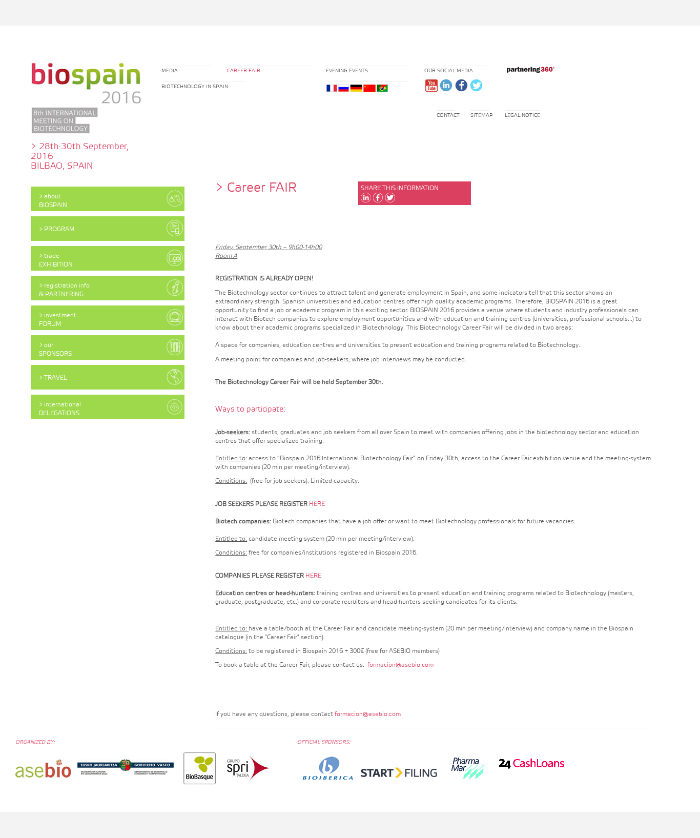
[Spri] (249, 768)
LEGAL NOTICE (522, 115)
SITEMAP (481, 115)
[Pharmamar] (468, 768)
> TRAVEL (53, 378)
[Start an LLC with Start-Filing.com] (399, 773)
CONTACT (448, 115)
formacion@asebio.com (400, 665)
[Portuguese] (382, 88)
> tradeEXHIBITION (56, 260)
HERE (317, 504)
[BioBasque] (200, 768)
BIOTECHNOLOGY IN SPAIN (194, 87)
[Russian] (343, 88)
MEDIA (169, 71)
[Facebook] (461, 85)
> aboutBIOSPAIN (53, 201)
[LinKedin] (446, 85)
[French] (332, 88)
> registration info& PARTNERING (64, 290)
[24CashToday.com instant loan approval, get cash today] (531, 763)
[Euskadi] (125, 768)
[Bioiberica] (328, 768)
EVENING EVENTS (347, 71)
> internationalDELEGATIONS (60, 409)
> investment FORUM (57, 320)
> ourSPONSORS (55, 349)
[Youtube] (431, 85)
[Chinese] (369, 88)
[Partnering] (528, 69)
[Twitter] (475, 85)
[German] (356, 88)
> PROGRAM (56, 229)
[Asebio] (43, 768)
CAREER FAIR (243, 71)
